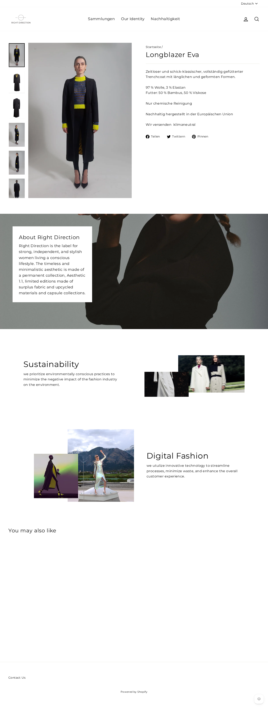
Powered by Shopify (134, 691)
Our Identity (132, 19)
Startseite (153, 47)
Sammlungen (101, 19)
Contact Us (17, 677)
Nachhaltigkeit (165, 19)
